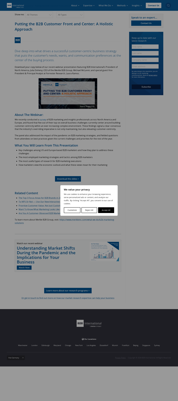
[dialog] (89, 200)
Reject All (89, 210)
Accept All (106, 210)
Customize (72, 210)
